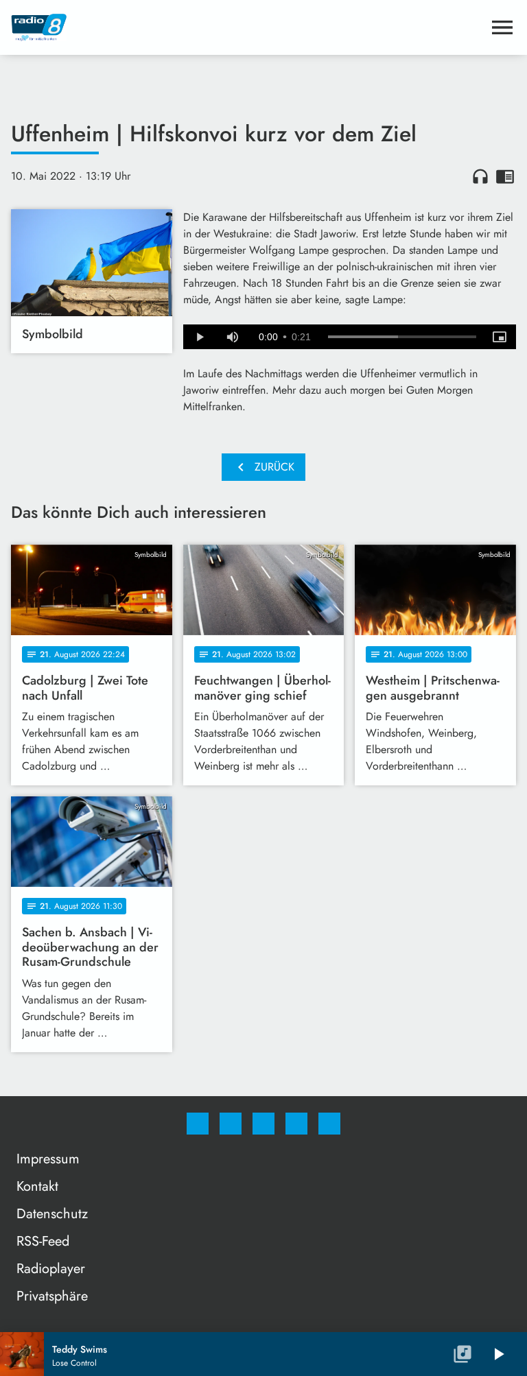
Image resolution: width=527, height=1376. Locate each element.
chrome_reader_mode (505, 176)
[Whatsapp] (263, 1124)
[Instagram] (231, 1124)
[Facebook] (198, 1124)
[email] (329, 1124)
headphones (480, 176)
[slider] (402, 336)
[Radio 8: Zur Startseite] (247, 27)
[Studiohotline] (296, 1124)
